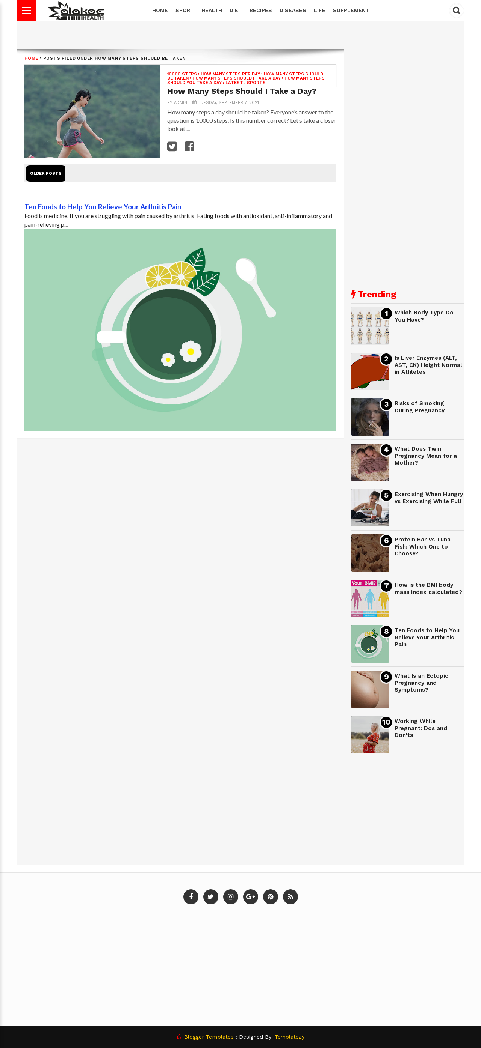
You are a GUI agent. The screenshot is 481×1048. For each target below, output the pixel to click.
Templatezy (289, 1037)
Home (160, 10)
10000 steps (182, 74)
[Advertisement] (407, 161)
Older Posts (46, 173)
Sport (184, 10)
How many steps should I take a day (236, 78)
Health (211, 10)
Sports (256, 82)
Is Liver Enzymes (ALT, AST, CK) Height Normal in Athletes (428, 365)
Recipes (261, 10)
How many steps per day (230, 74)
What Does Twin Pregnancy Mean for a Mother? (426, 455)
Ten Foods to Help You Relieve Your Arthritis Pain (102, 207)
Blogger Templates (209, 1037)
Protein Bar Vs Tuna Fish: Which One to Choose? (423, 546)
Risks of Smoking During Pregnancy (420, 407)
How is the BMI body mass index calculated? (428, 588)
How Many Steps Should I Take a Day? (241, 91)
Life (319, 10)
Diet (236, 10)
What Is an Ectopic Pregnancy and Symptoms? (421, 682)
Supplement (351, 10)
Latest (234, 82)
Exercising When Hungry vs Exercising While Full (429, 498)
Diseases (293, 10)
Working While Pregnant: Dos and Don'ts (421, 728)
